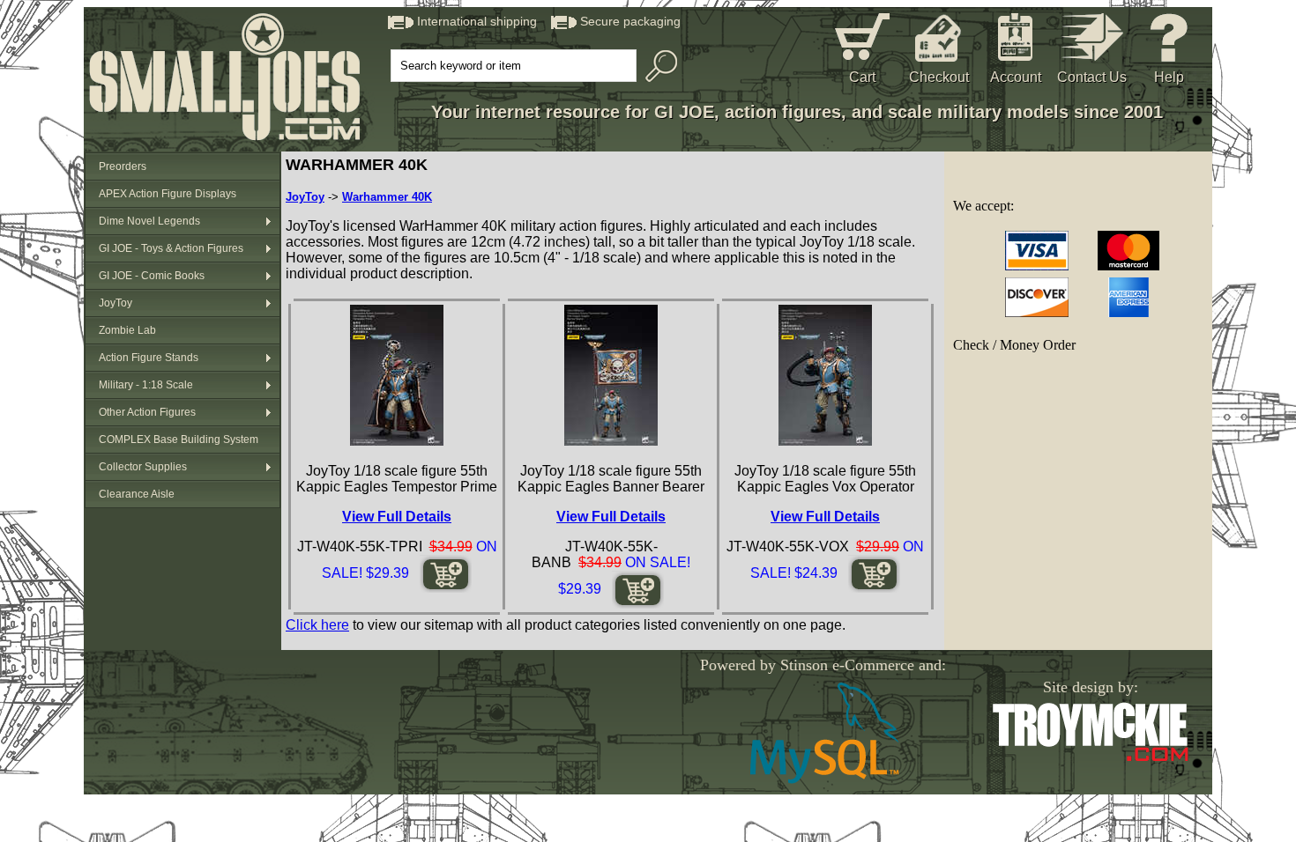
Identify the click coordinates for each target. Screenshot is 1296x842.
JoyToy (115, 303)
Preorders (122, 166)
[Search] (657, 66)
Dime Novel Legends (149, 221)
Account (1015, 77)
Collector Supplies (143, 467)
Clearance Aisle (137, 494)
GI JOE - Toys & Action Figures (171, 248)
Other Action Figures (147, 412)
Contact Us (1092, 77)
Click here (317, 624)
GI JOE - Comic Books (152, 276)
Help (1169, 77)
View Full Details (396, 516)
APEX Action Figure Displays (167, 194)
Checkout (939, 77)
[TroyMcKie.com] (1090, 757)
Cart (862, 77)
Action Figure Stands (148, 357)
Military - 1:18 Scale (146, 385)
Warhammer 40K (387, 196)
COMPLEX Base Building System (178, 439)
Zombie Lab (127, 330)
